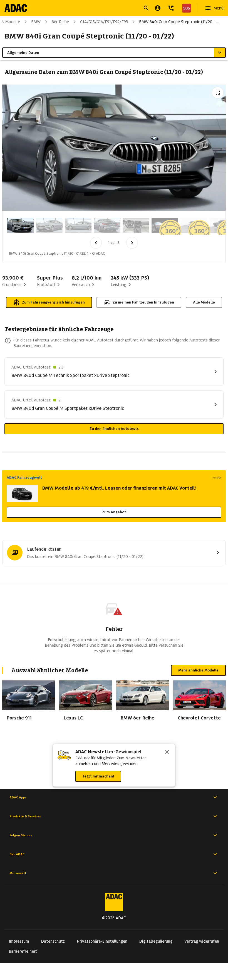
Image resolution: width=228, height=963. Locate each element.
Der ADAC (16, 854)
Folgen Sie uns (20, 835)
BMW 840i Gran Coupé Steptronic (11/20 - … (179, 21)
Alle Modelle (204, 302)
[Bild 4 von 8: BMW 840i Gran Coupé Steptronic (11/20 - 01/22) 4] (107, 225)
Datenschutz (53, 941)
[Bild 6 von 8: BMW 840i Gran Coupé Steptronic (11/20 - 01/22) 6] (165, 225)
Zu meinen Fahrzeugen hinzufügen (143, 302)
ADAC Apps (18, 797)
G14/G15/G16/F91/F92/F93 (104, 21)
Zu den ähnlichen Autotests (114, 428)
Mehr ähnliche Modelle (198, 670)
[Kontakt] (171, 8)
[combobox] (107, 8)
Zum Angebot (114, 512)
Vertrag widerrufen (201, 941)
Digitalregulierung (155, 941)
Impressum (19, 941)
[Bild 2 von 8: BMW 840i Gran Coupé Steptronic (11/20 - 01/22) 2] (49, 225)
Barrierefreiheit (23, 951)
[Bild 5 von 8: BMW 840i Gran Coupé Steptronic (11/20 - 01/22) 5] (136, 225)
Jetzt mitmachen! (98, 776)
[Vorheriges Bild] (96, 243)
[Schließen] (167, 752)
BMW (36, 21)
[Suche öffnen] (146, 8)
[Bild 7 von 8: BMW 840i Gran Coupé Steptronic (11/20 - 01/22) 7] (193, 225)
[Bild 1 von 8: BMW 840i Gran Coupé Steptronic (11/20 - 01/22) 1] (20, 225)
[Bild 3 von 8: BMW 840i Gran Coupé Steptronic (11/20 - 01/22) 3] (78, 225)
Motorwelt (17, 873)
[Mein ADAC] (157, 8)
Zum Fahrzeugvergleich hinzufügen (53, 302)
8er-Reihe (60, 21)
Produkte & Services (25, 816)
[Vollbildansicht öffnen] (218, 92)
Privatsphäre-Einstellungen (102, 941)
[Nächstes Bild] (132, 243)
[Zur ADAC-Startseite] (15, 8)
